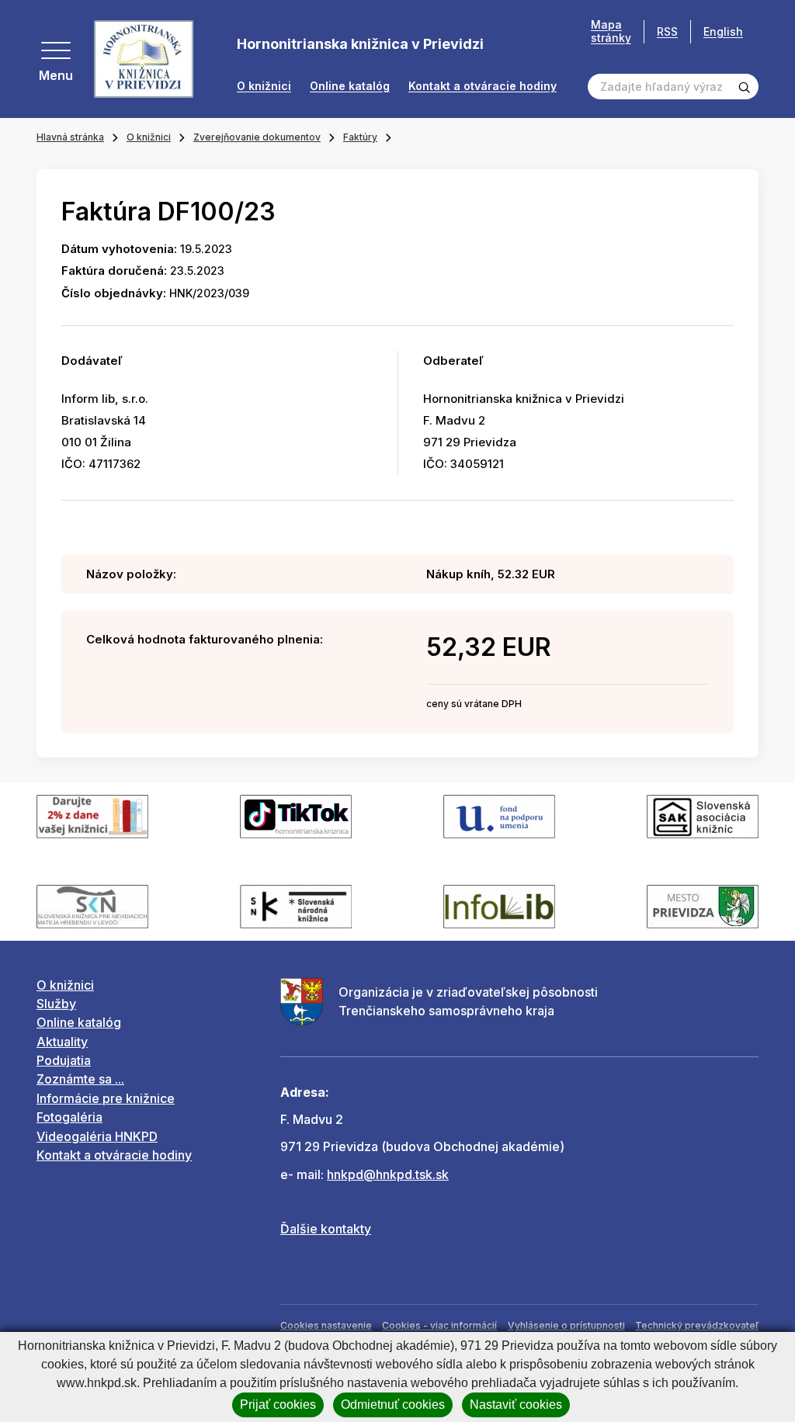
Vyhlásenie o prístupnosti (566, 1325)
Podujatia (63, 1060)
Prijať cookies (278, 1404)
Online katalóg (350, 86)
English (723, 31)
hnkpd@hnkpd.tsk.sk (388, 1174)
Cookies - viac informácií (439, 1325)
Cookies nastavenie (326, 1325)
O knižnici (264, 86)
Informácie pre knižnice (105, 1098)
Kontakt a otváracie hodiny (482, 86)
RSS (667, 31)
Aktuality (62, 1041)
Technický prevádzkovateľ (697, 1325)
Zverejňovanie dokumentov (257, 137)
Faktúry (360, 137)
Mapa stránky (611, 31)
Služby (56, 1003)
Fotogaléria (69, 1117)
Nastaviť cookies (516, 1404)
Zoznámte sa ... (80, 1079)
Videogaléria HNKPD (97, 1136)
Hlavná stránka (70, 137)
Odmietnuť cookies (393, 1404)
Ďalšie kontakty (325, 1228)
